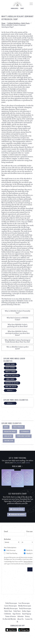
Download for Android (17, 514)
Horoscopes (14, 8)
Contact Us (28, 619)
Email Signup (26, 614)
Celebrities (7, 614)
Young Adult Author (23, 436)
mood (19, 463)
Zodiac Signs (26, 611)
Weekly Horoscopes (24, 606)
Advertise (20, 616)
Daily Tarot (17, 611)
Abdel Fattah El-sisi (12, 375)
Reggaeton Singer (9, 431)
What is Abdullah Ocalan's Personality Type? (17, 312)
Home (3, 23)
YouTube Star (8, 440)
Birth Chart (8, 611)
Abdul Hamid (10, 379)
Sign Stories (17, 614)
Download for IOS (17, 509)
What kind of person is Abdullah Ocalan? (17, 319)
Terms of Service (10, 616)
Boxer (6, 427)
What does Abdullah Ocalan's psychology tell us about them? (17, 325)
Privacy (27, 616)
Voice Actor (8, 436)
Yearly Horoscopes (25, 608)
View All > (10, 390)
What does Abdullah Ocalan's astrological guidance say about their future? (17, 333)
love (14, 463)
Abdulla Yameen (10, 372)
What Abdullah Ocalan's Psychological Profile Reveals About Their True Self (17, 341)
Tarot (22, 8)
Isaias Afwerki (10, 368)
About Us (20, 619)
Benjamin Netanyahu (12, 383)
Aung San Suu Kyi (10, 386)
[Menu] (31, 4)
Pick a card (17, 466)
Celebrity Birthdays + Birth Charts (18, 23)
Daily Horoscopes (11, 603)
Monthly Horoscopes (11, 608)
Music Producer (18, 427)
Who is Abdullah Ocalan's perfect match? (18, 348)
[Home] (17, 4)
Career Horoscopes (10, 606)
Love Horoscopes (24, 603)
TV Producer (25, 431)
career (27, 463)
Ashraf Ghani (10, 364)
